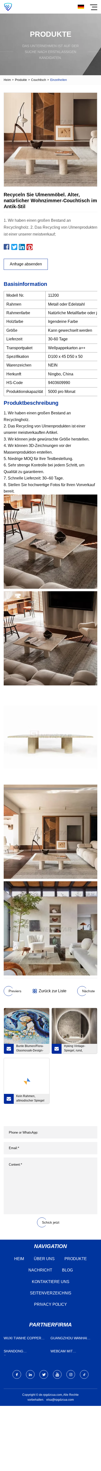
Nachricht (40, 1270)
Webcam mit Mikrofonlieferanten (71, 1352)
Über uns (44, 1259)
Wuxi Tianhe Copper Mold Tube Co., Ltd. (22, 1339)
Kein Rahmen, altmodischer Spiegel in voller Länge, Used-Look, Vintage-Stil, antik (31, 1099)
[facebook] (17, 1374)
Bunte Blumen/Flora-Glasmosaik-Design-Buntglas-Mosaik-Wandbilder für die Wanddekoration (30, 1049)
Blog (67, 1270)
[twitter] (43, 1374)
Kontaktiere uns (50, 1282)
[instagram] (70, 1374)
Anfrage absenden (26, 264)
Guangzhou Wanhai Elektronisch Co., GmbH (68, 1339)
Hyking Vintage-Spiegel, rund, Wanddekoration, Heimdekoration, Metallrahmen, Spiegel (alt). (79, 1049)
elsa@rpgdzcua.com (60, 1399)
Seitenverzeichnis (50, 1293)
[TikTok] (84, 1374)
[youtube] (57, 1374)
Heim (7, 80)
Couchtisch (38, 80)
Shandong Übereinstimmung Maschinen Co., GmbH (23, 1352)
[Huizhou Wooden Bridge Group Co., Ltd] (8, 7)
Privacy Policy (50, 1304)
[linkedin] (30, 1374)
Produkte (21, 80)
